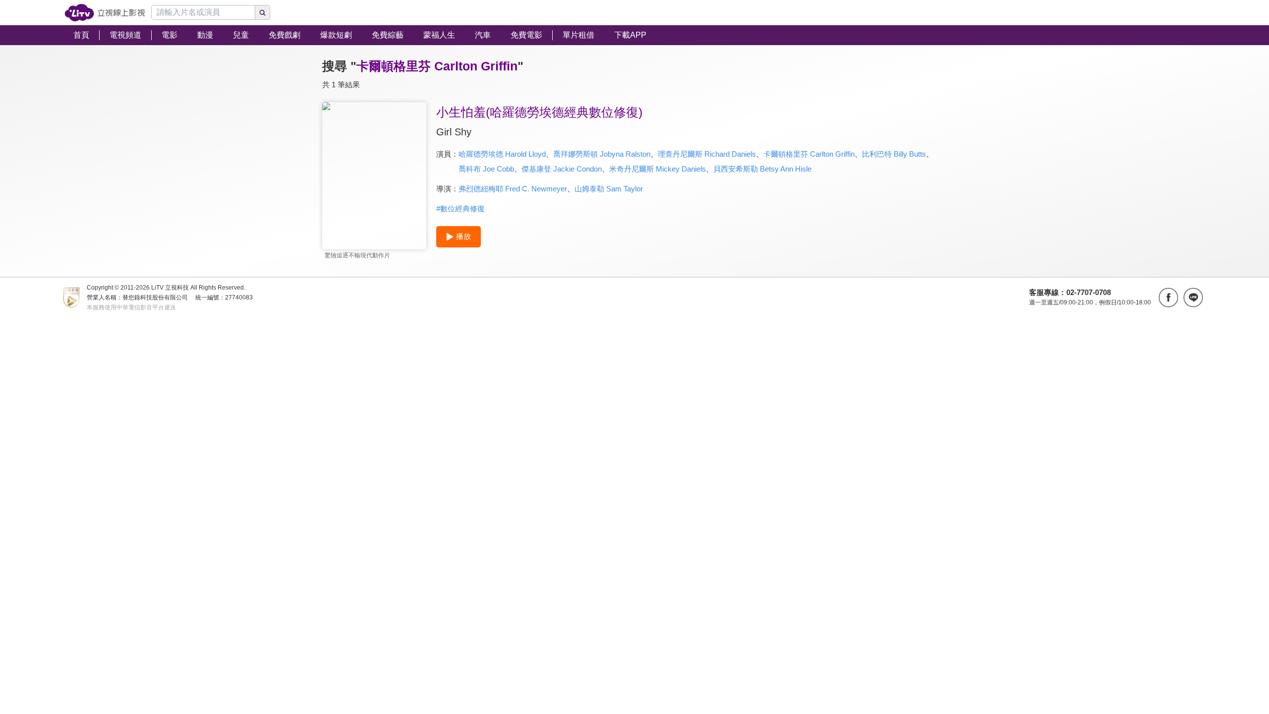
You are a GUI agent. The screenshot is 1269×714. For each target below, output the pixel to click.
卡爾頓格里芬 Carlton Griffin (809, 154)
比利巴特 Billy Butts (894, 154)
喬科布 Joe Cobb (486, 169)
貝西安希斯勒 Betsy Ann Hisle (762, 169)
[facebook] (1168, 297)
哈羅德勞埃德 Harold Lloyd (502, 154)
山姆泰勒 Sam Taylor (609, 188)
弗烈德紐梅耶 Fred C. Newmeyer (513, 188)
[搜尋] (262, 12)
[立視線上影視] (104, 12)
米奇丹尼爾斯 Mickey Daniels (657, 169)
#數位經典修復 (460, 208)
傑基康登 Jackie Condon (561, 169)
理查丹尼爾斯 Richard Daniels (707, 154)
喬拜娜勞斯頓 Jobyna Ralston (601, 154)
